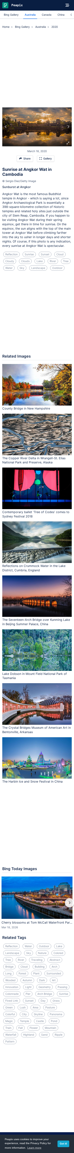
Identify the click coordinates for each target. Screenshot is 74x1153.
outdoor (57, 267)
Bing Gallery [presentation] (11, 14)
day (43, 1000)
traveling (37, 959)
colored (58, 953)
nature (42, 953)
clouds (25, 261)
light (28, 987)
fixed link (11, 1000)
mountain (50, 1027)
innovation (11, 987)
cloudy (9, 261)
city (24, 1014)
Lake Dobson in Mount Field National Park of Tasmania (34, 676)
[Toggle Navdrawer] (67, 5)
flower (34, 1027)
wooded (10, 980)
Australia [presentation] (30, 14)
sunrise (29, 254)
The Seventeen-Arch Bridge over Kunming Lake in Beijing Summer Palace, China (36, 622)
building (40, 966)
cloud (60, 254)
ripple (58, 1034)
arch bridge (44, 993)
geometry (45, 987)
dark (42, 980)
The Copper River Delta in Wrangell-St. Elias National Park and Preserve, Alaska (33, 460)
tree (65, 261)
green (9, 1007)
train (8, 1027)
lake (40, 261)
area (35, 1007)
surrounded (53, 973)
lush (23, 1007)
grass (56, 1000)
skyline (38, 1014)
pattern (9, 1041)
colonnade (12, 993)
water (9, 267)
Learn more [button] (34, 1147)
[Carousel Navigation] (37, 905)
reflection (11, 254)
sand (44, 1034)
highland (28, 1034)
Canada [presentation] (46, 14)
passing (62, 987)
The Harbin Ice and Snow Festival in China (32, 781)
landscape (38, 267)
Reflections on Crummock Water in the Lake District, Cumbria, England (33, 568)
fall (20, 1027)
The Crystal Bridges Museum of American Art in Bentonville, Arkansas (36, 730)
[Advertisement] (37, 68)
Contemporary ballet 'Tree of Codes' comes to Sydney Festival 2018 (35, 514)
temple (24, 1021)
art (54, 980)
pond (54, 1021)
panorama (56, 1014)
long (8, 973)
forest (22, 973)
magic (9, 1021)
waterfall (10, 1034)
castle (40, 1021)
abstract (55, 959)
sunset (45, 254)
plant (36, 973)
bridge (9, 966)
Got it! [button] (63, 1143)
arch (54, 966)
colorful (10, 1014)
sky (22, 267)
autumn (27, 980)
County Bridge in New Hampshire (26, 408)
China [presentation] (61, 14)
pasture (50, 1007)
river (53, 261)
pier (28, 993)
